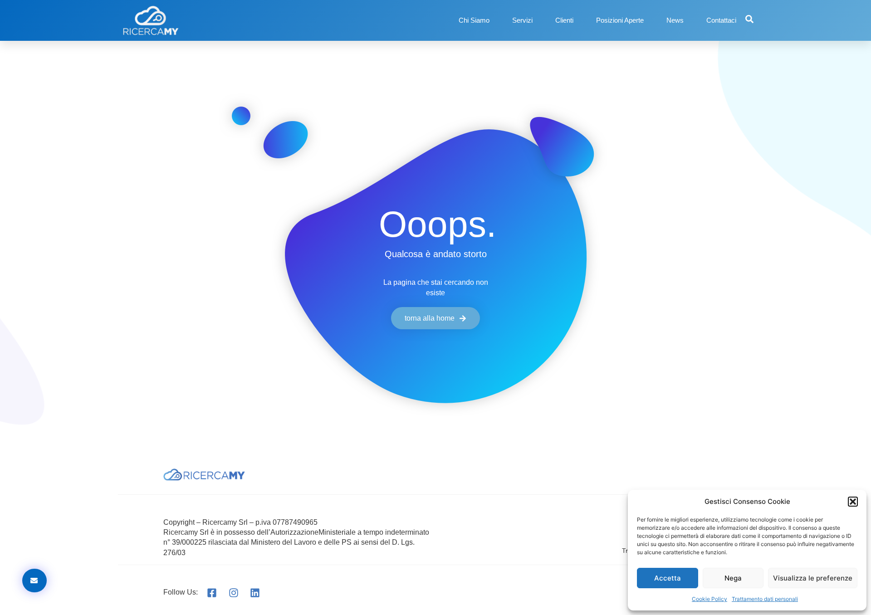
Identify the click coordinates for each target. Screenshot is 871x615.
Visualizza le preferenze (812, 578)
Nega (733, 578)
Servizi (522, 20)
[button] (852, 501)
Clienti (564, 20)
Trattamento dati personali (765, 598)
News (675, 20)
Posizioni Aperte (620, 20)
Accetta (667, 578)
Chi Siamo (474, 20)
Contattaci (721, 20)
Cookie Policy (709, 598)
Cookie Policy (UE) (672, 531)
